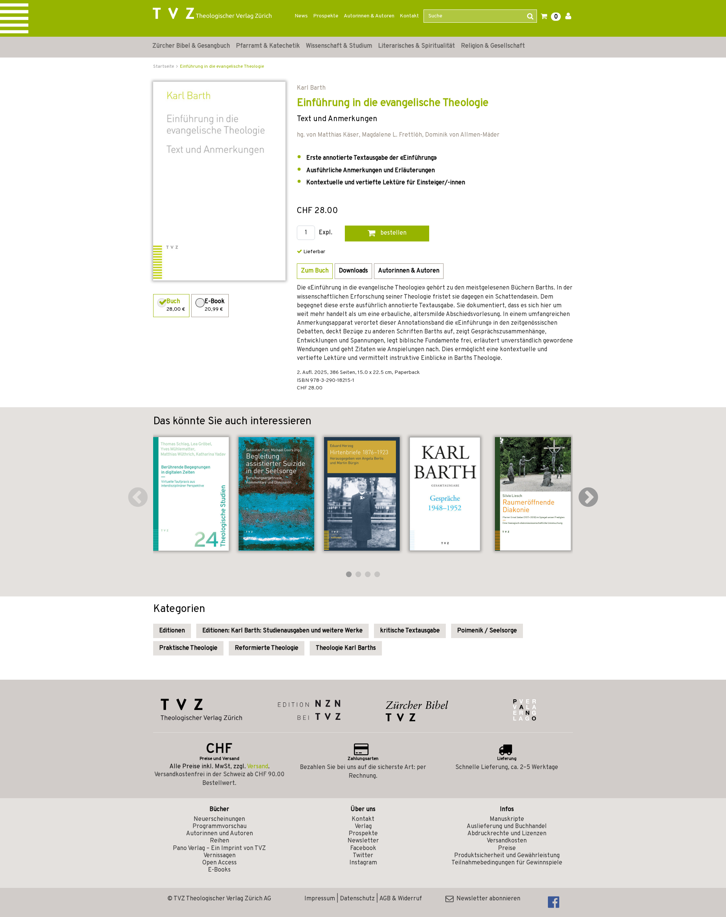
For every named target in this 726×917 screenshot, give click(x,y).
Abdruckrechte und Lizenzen (506, 834)
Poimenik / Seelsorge (487, 631)
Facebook (363, 848)
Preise (507, 848)
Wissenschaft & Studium (339, 46)
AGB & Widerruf (400, 899)
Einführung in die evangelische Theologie (222, 67)
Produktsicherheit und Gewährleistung (507, 855)
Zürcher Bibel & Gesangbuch (191, 46)
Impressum (319, 899)
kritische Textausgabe (410, 631)
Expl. (325, 233)
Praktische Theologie (188, 648)
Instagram (363, 863)
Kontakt (409, 16)
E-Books (219, 870)
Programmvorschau (219, 826)
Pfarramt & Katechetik (268, 46)
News (301, 16)
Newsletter (363, 841)
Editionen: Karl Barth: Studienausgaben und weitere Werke (282, 631)
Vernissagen (219, 855)
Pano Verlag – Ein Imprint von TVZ (219, 848)
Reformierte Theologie (266, 648)
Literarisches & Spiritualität (416, 46)
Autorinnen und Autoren (219, 834)
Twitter (363, 855)
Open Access (219, 863)
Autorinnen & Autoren (369, 16)
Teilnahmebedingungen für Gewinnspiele (506, 863)
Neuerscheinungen (219, 819)
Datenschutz (357, 899)
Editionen (172, 631)
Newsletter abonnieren (486, 899)
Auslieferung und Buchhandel (507, 826)
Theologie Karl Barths (346, 648)
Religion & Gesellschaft (493, 46)
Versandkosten (507, 841)
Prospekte (325, 16)
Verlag (363, 826)
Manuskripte (507, 819)
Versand (257, 767)
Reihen (219, 841)
